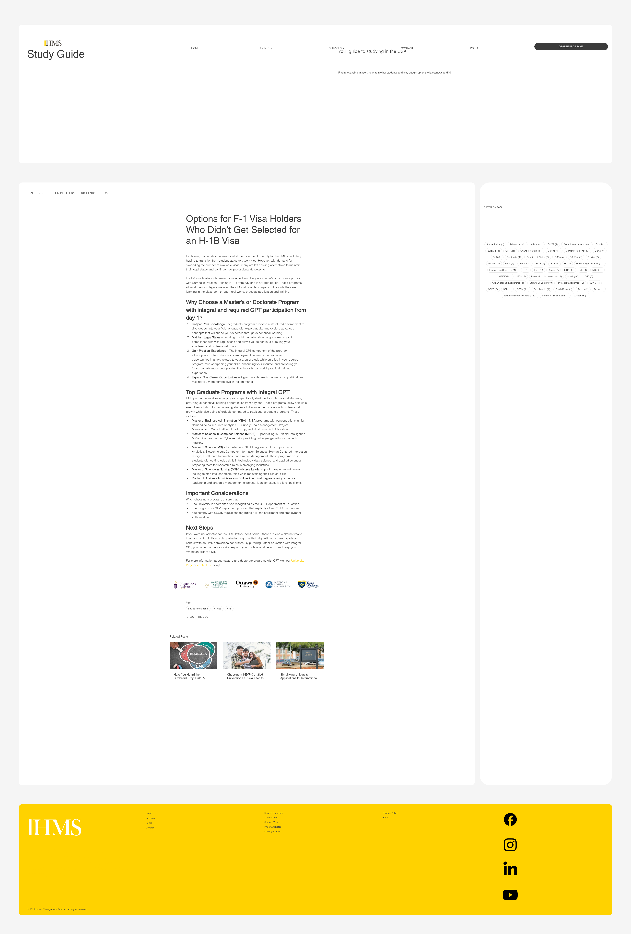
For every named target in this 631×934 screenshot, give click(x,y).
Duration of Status (538, 257)
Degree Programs (273, 813)
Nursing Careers (273, 831)
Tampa (584, 289)
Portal (149, 822)
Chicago (555, 250)
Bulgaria (495, 250)
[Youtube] (510, 894)
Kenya (555, 269)
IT (527, 269)
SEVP (494, 289)
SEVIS (595, 282)
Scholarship (543, 289)
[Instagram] (510, 844)
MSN (522, 276)
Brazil (602, 244)
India (539, 269)
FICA (510, 263)
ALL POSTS (37, 193)
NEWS (105, 193)
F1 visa (217, 608)
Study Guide (271, 817)
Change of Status (532, 250)
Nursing (574, 276)
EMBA (560, 257)
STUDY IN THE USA (63, 193)
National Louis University (547, 276)
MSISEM (506, 276)
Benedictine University (578, 244)
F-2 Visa (577, 257)
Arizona (538, 244)
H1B (229, 608)
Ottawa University (542, 282)
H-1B (541, 263)
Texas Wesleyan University (521, 295)
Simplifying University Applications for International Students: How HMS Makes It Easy (299, 676)
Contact (150, 827)
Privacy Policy (390, 813)
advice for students (198, 608)
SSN (508, 289)
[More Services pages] (343, 48)
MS (584, 269)
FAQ (385, 817)
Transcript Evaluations (556, 295)
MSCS (598, 269)
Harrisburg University (591, 263)
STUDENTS (88, 193)
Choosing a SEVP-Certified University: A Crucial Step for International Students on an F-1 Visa (246, 676)
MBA (570, 269)
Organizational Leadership (509, 282)
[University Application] (300, 655)
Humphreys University (504, 269)
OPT (590, 276)
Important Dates (272, 826)
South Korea (565, 289)
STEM (523, 289)
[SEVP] (247, 655)
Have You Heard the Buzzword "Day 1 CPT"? (189, 676)
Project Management (572, 282)
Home (149, 813)
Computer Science (578, 250)
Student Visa (271, 822)
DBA (601, 250)
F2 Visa (495, 263)
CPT (511, 250)
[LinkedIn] (510, 869)
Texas (600, 289)
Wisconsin (582, 295)
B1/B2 (554, 244)
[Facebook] (510, 819)
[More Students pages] (271, 48)
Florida (526, 263)
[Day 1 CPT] (193, 655)
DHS (498, 257)
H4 (568, 263)
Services (150, 817)
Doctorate (515, 257)
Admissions (518, 244)
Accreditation (496, 244)
